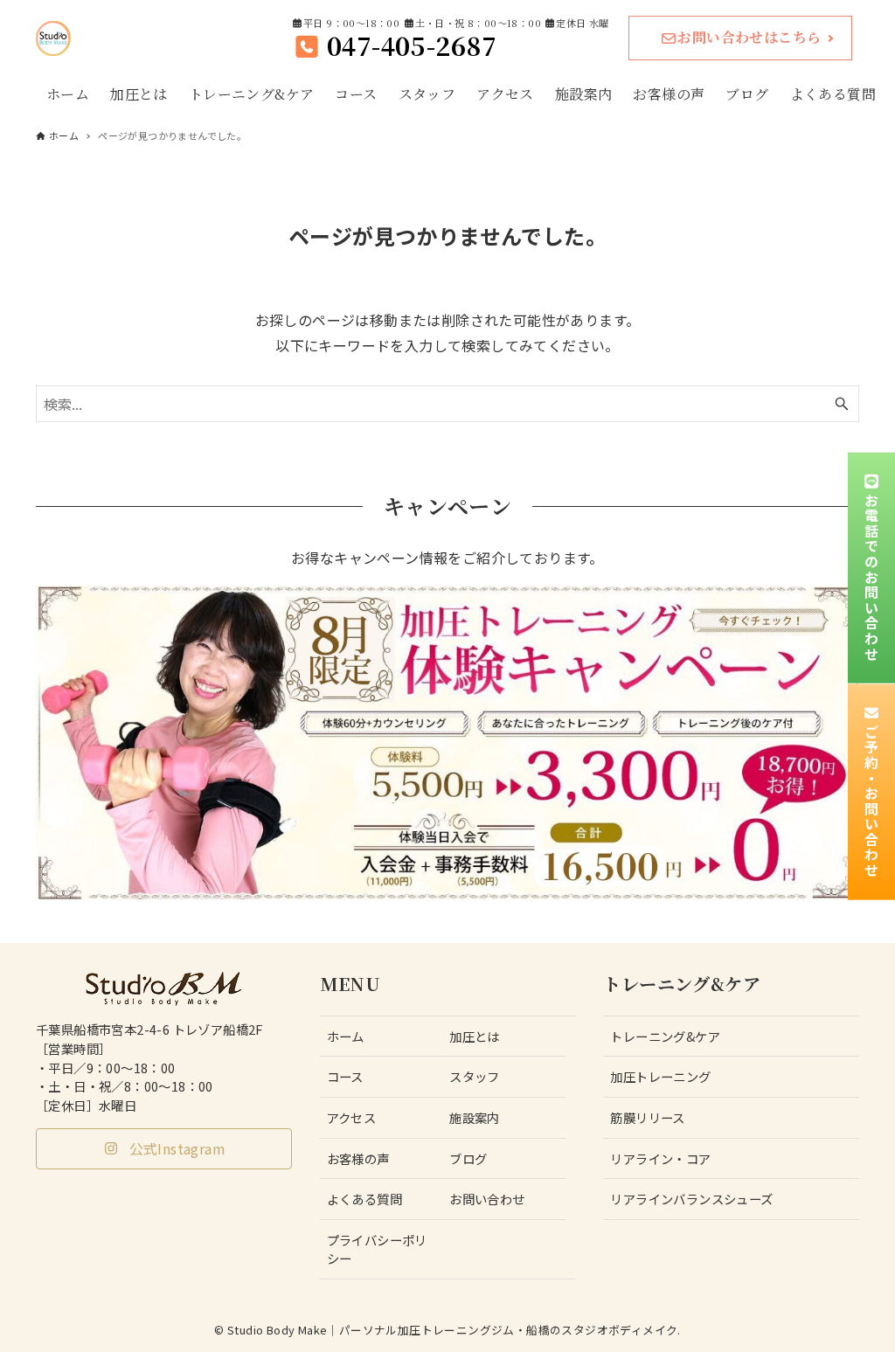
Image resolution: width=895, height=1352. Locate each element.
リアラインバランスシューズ (691, 1198)
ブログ (468, 1158)
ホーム (345, 1036)
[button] (164, 1148)
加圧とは (474, 1036)
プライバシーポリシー (377, 1249)
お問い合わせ (486, 1198)
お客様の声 (358, 1158)
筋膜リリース (647, 1117)
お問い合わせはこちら (749, 37)
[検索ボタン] (841, 403)
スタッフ (474, 1076)
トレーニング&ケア (665, 1036)
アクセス (352, 1117)
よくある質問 (364, 1198)
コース (345, 1076)
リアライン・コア (660, 1158)
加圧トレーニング (660, 1076)
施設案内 (474, 1117)
